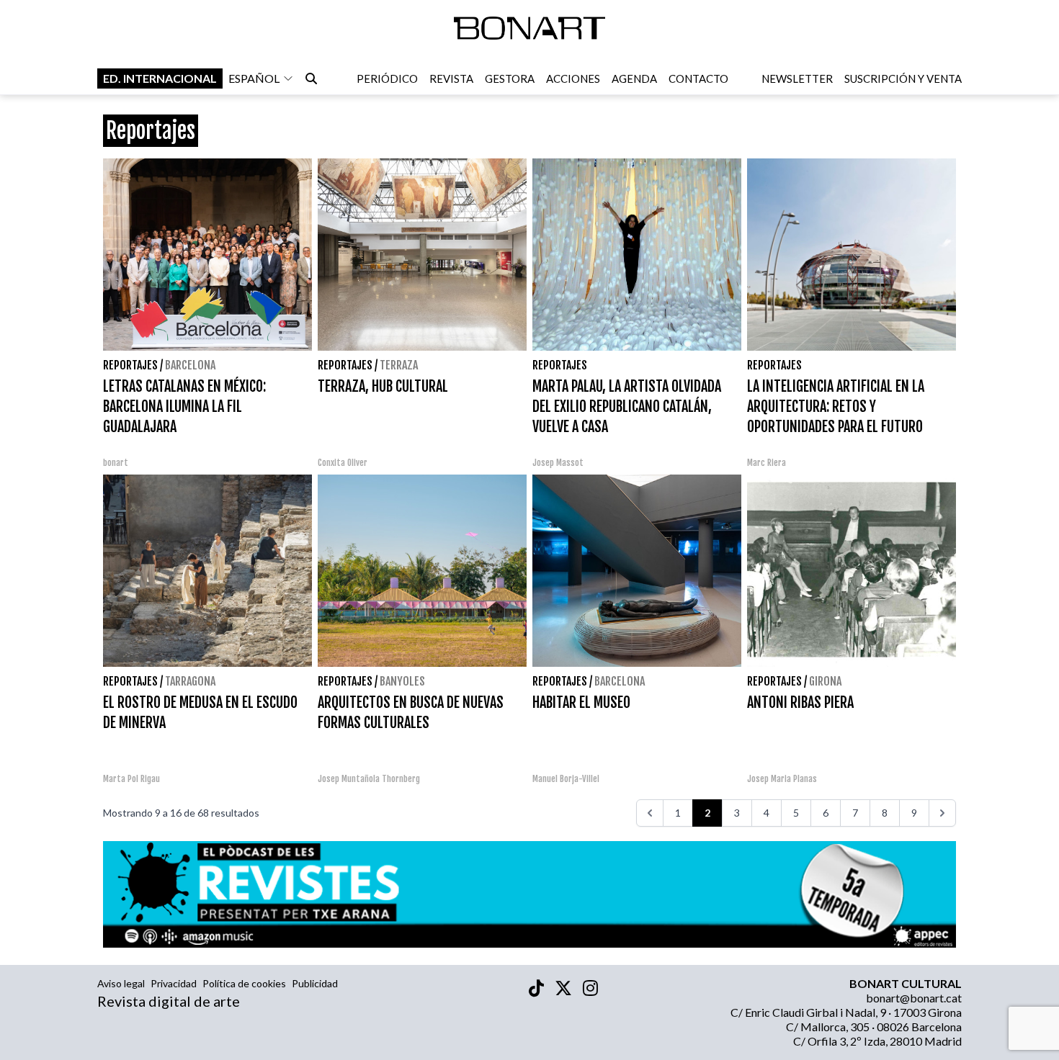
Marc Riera (766, 462)
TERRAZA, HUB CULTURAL (383, 386)
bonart (115, 462)
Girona (825, 681)
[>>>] (942, 813)
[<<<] (649, 813)
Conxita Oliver (342, 462)
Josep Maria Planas (782, 778)
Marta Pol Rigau (131, 778)
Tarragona (190, 681)
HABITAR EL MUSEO (581, 702)
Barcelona (190, 365)
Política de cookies (244, 983)
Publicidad (315, 983)
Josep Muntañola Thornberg (369, 778)
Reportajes (130, 365)
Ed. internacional (160, 78)
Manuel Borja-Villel (565, 778)
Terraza (399, 365)
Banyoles (402, 681)
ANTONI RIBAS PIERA (800, 702)
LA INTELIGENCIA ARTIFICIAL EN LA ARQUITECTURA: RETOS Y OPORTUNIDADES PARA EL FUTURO (835, 406)
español (254, 78)
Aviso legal (121, 983)
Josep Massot (558, 462)
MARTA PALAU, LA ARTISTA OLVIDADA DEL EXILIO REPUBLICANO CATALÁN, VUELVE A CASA (626, 406)
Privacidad (174, 983)
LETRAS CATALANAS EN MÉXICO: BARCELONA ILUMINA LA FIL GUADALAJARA (184, 406)
